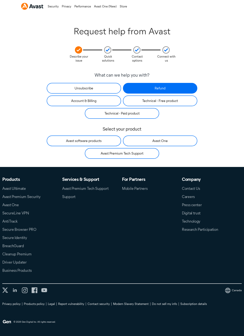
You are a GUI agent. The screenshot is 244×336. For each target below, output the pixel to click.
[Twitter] (5, 290)
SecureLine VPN (15, 213)
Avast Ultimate (14, 188)
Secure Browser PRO (19, 229)
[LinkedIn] (15, 290)
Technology (191, 221)
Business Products (17, 270)
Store (123, 6)
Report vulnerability (71, 304)
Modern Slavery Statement (131, 304)
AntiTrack (10, 221)
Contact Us (191, 188)
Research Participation (200, 229)
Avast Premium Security (21, 196)
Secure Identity (14, 237)
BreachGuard (13, 246)
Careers (188, 196)
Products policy (34, 304)
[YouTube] (44, 290)
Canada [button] (237, 290)
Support (68, 196)
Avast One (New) (105, 6)
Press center (192, 205)
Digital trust (191, 213)
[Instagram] (25, 290)
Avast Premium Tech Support (85, 188)
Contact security (98, 304)
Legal (51, 304)
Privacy (66, 6)
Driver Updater (14, 262)
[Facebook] (34, 290)
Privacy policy (11, 304)
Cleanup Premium (17, 254)
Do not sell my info (164, 304)
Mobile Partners (135, 188)
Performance (82, 6)
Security (53, 6)
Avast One (10, 205)
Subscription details (193, 304)
